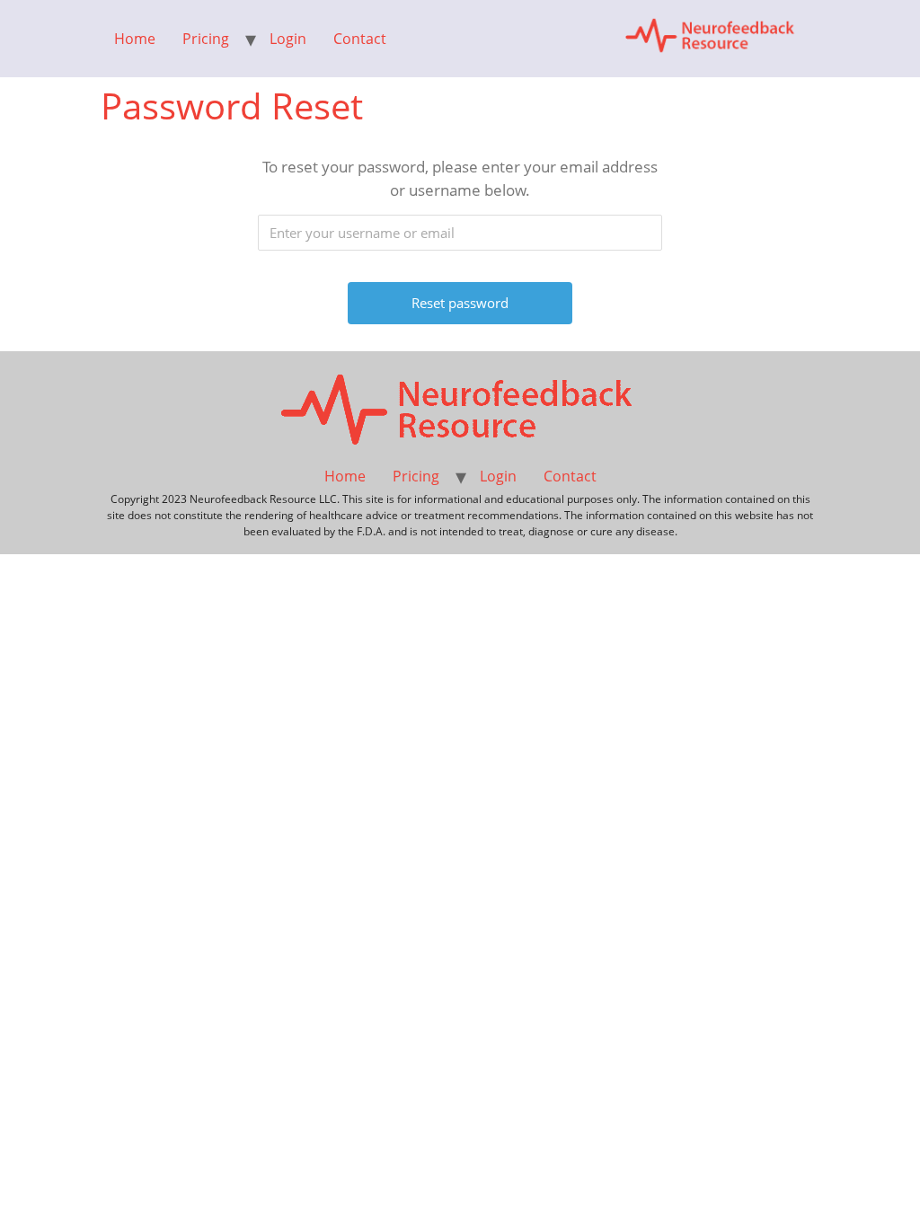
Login (288, 39)
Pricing (205, 39)
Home (134, 39)
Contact (359, 39)
